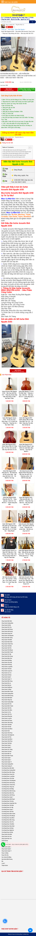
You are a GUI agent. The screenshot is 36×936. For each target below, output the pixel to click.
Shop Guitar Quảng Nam (7, 693)
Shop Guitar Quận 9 (6, 747)
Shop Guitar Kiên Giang (7, 656)
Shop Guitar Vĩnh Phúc (7, 733)
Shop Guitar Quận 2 (6, 745)
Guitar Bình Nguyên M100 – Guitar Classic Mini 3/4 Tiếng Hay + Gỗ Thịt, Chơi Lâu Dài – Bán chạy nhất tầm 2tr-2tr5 (9, 447)
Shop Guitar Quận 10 (7, 762)
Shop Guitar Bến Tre (6, 753)
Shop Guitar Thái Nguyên (7, 635)
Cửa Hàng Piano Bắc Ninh (8, 768)
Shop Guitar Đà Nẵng (7, 660)
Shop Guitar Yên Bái (6, 726)
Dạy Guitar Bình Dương (7, 859)
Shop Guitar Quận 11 (7, 851)
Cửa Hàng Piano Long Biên (8, 776)
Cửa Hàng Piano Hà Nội (7, 832)
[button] (29, 147)
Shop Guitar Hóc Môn (7, 710)
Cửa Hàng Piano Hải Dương (8, 782)
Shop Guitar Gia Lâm (7, 836)
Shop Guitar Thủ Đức (7, 668)
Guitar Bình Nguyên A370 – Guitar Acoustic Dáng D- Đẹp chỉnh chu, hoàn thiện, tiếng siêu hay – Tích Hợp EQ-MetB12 (26, 448)
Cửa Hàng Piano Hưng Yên (8, 774)
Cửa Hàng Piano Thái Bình (8, 824)
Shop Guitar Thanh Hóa (7, 644)
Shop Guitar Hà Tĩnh (6, 737)
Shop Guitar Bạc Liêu (7, 838)
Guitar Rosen (5, 840)
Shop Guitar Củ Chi (6, 712)
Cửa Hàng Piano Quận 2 (7, 809)
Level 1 (3, 863)
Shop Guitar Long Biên (7, 666)
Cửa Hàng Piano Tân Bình (8, 805)
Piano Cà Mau (5, 853)
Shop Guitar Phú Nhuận (7, 650)
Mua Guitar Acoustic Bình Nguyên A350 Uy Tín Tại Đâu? (16, 153)
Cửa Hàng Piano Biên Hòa (8, 793)
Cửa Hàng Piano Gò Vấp (7, 807)
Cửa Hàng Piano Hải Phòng (8, 795)
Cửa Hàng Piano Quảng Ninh (8, 770)
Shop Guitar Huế (6, 731)
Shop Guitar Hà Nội (6, 625)
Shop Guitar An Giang (7, 720)
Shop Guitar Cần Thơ (7, 714)
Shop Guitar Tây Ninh (7, 724)
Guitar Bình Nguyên (20, 29)
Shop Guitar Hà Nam (6, 675)
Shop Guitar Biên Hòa (7, 658)
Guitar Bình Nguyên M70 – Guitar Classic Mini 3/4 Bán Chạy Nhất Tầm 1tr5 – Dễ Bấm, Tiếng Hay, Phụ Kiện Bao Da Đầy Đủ (26, 421)
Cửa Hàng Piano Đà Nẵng (8, 789)
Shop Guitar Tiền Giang (7, 722)
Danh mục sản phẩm (11, 2)
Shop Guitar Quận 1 (6, 757)
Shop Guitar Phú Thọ (7, 627)
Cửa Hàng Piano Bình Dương (8, 791)
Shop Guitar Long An (7, 718)
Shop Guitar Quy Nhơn (7, 728)
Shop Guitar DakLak (6, 685)
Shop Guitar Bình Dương (7, 695)
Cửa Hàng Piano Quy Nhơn (8, 818)
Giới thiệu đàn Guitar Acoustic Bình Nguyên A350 (14, 155)
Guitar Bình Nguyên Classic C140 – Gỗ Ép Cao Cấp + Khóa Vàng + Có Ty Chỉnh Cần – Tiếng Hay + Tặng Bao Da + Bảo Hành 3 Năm (9, 421)
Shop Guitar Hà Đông (7, 664)
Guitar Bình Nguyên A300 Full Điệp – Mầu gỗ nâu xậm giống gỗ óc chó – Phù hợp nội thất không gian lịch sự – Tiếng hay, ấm (26, 554)
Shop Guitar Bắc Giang (7, 637)
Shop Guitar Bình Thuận (7, 691)
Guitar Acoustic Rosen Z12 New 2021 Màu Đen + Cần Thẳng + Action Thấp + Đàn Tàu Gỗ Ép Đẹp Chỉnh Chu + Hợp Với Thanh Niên (9, 554)
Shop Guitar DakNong (7, 687)
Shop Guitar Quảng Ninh (7, 623)
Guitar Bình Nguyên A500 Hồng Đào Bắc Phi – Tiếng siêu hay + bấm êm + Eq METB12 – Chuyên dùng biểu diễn (9, 501)
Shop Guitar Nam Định (7, 642)
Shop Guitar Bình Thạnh (7, 652)
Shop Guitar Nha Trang (7, 681)
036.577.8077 (8, 612)
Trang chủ (3, 29)
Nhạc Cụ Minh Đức (24, 934)
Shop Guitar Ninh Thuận (7, 755)
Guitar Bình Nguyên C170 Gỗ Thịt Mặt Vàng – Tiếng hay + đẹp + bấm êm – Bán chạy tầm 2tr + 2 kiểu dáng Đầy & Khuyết (26, 395)
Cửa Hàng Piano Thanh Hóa (8, 784)
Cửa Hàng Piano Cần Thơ (8, 822)
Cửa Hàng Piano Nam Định (8, 826)
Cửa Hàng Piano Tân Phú (7, 811)
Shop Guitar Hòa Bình (7, 834)
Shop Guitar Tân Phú (6, 648)
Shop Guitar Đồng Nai (7, 716)
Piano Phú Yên (5, 855)
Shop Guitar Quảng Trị (7, 766)
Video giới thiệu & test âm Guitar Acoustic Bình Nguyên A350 (17, 151)
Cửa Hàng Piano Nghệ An (8, 830)
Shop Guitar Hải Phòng (7, 629)
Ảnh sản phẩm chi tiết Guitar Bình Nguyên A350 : (14, 157)
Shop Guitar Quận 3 (6, 760)
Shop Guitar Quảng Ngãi (7, 702)
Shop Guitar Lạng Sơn (7, 670)
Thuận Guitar (5, 865)
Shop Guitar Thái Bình (7, 639)
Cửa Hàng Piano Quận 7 (7, 797)
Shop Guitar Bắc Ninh (7, 621)
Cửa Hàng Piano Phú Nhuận (8, 815)
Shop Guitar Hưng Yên (7, 633)
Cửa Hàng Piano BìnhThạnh (8, 799)
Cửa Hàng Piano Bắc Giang (8, 772)
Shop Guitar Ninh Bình (7, 697)
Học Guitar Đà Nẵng (6, 857)
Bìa (2, 861)
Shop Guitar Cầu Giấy (7, 662)
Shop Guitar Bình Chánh (7, 706)
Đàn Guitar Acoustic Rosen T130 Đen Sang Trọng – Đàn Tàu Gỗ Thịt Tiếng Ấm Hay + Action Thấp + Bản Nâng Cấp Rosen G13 (26, 580)
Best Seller (11, 29)
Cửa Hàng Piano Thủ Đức (8, 801)
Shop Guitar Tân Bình (7, 646)
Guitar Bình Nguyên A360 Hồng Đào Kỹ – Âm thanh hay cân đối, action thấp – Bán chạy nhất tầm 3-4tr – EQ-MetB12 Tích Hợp (9, 474)
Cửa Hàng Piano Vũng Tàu (8, 786)
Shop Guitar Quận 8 (6, 677)
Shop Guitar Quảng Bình (7, 764)
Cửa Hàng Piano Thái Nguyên (9, 780)
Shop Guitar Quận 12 (7, 679)
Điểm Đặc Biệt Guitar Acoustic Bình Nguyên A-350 (14, 150)
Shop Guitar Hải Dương (7, 631)
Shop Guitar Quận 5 (6, 847)
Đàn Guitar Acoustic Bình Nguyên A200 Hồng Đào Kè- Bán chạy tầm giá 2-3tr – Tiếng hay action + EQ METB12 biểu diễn (26, 474)
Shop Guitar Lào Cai (6, 673)
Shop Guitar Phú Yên (6, 704)
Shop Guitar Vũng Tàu (7, 699)
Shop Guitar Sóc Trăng (7, 749)
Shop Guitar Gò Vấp (6, 654)
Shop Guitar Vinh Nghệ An (8, 735)
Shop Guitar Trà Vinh (6, 751)
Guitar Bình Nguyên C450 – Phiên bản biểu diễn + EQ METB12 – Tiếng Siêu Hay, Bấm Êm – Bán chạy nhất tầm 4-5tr (26, 501)
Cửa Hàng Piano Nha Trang (8, 820)
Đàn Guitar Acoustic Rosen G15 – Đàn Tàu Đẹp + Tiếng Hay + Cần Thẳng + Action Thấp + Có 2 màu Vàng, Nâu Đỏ (9, 580)
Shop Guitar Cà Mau (6, 689)
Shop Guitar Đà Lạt (6, 683)
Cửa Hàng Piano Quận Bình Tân (9, 803)
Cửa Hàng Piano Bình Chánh (8, 813)
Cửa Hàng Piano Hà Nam (8, 828)
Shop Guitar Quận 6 (6, 849)
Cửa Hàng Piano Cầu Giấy (8, 778)
